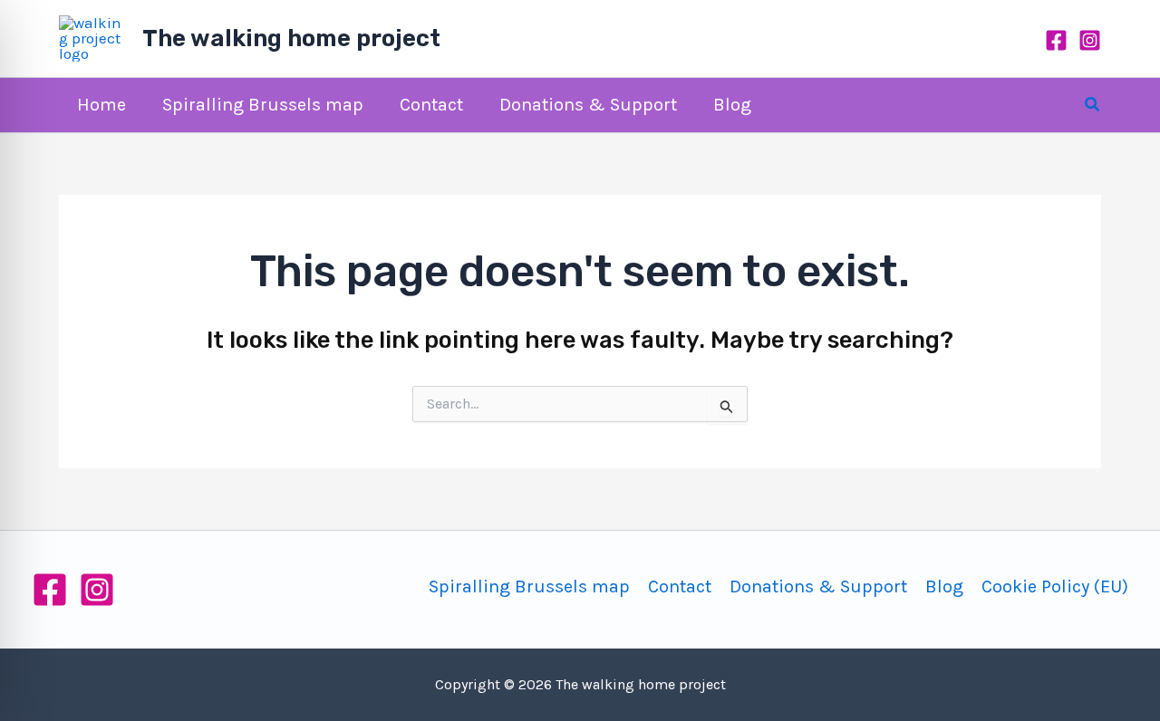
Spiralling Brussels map (529, 586)
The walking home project (291, 38)
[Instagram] (1089, 40)
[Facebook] (1056, 40)
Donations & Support (818, 586)
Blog (944, 586)
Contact (679, 586)
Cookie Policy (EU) (1054, 586)
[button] (1093, 105)
